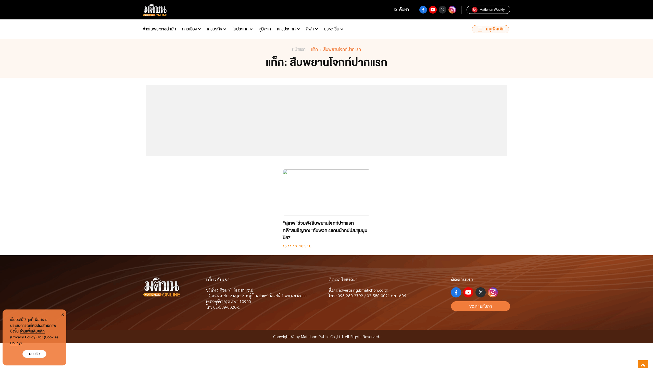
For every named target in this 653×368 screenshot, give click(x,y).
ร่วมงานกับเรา (480, 306)
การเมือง (189, 29)
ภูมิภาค (265, 29)
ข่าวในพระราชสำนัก (159, 29)
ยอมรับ (34, 354)
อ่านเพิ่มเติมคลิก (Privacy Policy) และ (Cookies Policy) (34, 337)
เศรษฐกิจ (214, 29)
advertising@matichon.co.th (363, 290)
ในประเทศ (240, 29)
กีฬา (310, 29)
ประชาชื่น (331, 29)
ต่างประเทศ (286, 29)
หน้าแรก (299, 49)
